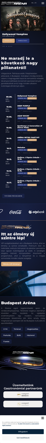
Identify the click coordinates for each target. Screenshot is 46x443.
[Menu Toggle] (42, 3)
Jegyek (10, 46)
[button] (43, 418)
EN (35, 2)
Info (3, 46)
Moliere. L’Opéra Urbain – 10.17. (29, 181)
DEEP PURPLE (10, 34)
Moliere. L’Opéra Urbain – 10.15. (29, 158)
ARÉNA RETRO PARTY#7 (28, 137)
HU (32, 2)
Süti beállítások (23, 438)
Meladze (21, 147)
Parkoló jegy (27, 101)
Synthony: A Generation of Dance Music (29, 127)
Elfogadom (23, 432)
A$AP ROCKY (23, 116)
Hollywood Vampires (27, 96)
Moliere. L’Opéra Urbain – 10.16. (29, 170)
